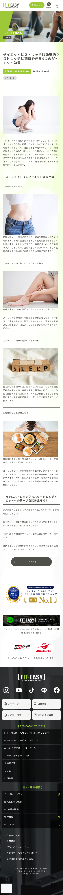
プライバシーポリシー (17, 847)
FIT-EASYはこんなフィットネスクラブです (26, 733)
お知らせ (8, 778)
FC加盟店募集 (11, 809)
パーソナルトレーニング (16, 755)
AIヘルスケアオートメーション (20, 748)
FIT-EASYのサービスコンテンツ (21, 740)
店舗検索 (42, 703)
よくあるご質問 (46, 715)
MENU (57, 7)
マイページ (13, 703)
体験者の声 (10, 763)
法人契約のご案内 (13, 801)
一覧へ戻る (31, 562)
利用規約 (10, 841)
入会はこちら (37, 5)
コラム (7, 771)
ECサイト (9, 824)
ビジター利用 (14, 715)
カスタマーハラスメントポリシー (23, 853)
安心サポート (13, 835)
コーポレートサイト (14, 794)
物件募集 (8, 817)
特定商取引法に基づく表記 (20, 859)
